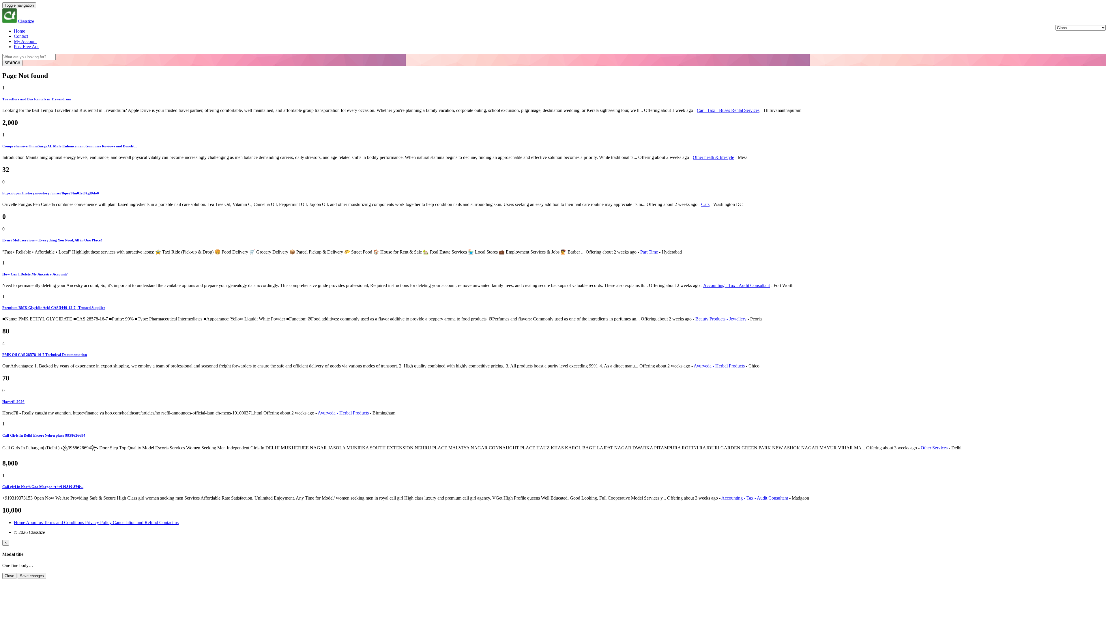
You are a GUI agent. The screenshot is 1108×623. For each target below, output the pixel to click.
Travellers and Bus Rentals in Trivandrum (36, 99)
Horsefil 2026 (13, 401)
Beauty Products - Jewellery (720, 318)
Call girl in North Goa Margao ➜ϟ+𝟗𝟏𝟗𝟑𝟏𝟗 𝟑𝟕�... (42, 487)
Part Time (649, 251)
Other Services (934, 447)
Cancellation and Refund (136, 522)
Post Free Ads (26, 46)
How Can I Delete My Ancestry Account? (35, 274)
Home (19, 31)
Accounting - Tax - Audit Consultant (736, 285)
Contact (21, 36)
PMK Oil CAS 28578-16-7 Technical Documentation (44, 354)
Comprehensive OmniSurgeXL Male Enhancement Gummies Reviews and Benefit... (69, 146)
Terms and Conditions (64, 522)
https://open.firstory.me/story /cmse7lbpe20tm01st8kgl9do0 (50, 193)
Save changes (32, 576)
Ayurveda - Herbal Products (719, 365)
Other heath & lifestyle (713, 157)
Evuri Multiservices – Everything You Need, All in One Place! (52, 240)
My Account (25, 41)
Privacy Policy (99, 522)
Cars (705, 204)
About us (35, 522)
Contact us (169, 522)
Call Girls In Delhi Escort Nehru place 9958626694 (43, 435)
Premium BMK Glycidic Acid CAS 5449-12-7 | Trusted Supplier (53, 307)
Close (9, 576)
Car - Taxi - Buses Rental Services (728, 110)
